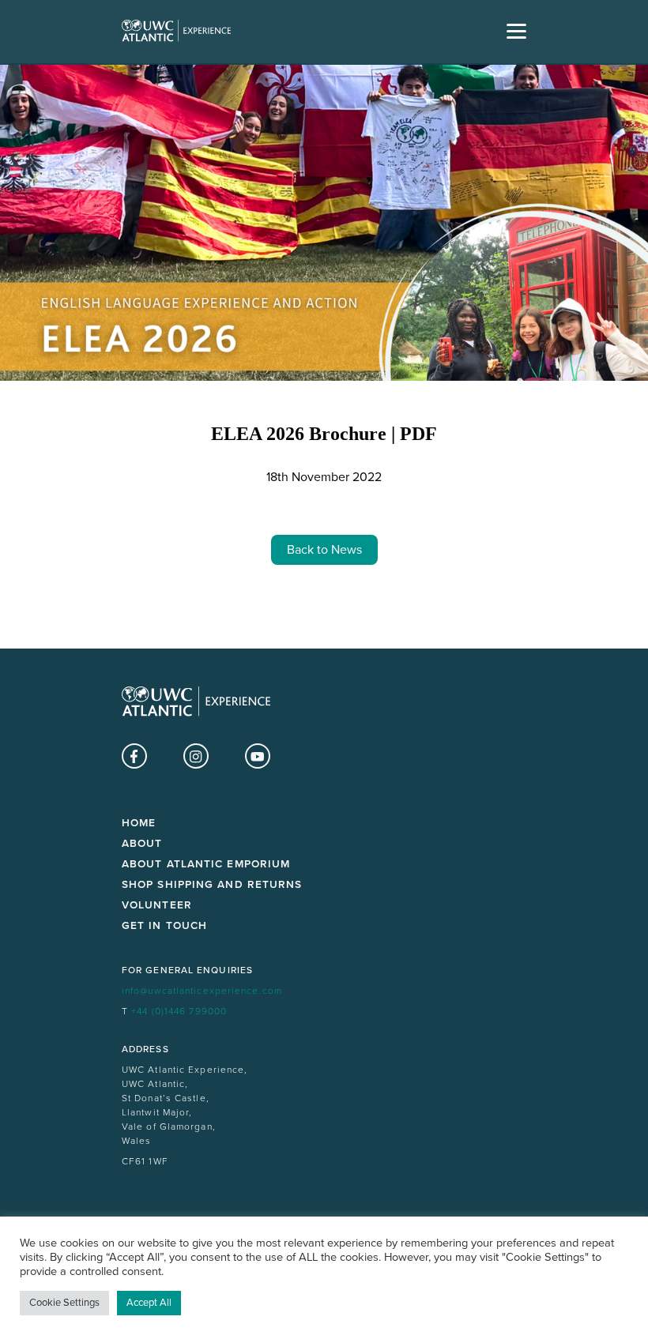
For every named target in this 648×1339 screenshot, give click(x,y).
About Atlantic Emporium (206, 864)
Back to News (324, 550)
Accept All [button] (148, 1302)
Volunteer (157, 905)
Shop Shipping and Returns (212, 884)
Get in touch (164, 926)
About (142, 843)
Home (139, 823)
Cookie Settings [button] (64, 1302)
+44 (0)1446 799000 (179, 1011)
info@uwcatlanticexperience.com (202, 990)
